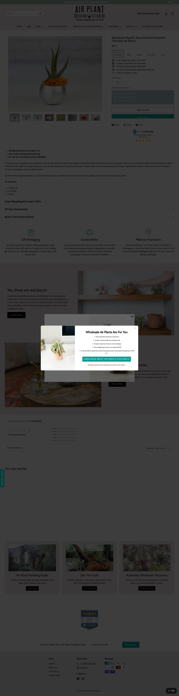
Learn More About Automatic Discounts (106, 359)
